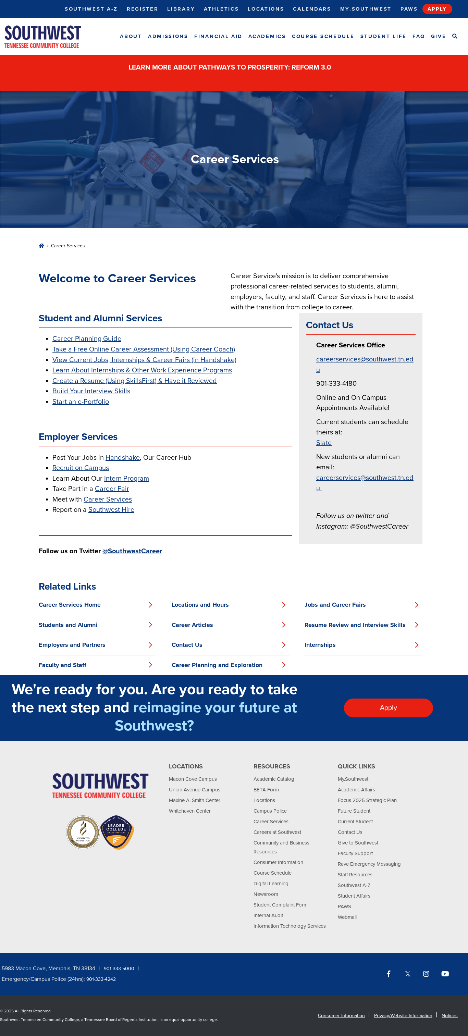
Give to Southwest (358, 843)
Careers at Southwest (277, 832)
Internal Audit (268, 915)
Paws (409, 9)
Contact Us (187, 645)
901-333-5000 (119, 969)
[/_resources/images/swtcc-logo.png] (48, 36)
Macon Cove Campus (193, 779)
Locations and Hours (200, 604)
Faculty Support (355, 853)
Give (438, 36)
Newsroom (266, 894)
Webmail (347, 917)
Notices (450, 1016)
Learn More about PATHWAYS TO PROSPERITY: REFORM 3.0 (230, 67)
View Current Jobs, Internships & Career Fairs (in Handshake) (144, 360)
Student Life (383, 36)
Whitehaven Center (190, 811)
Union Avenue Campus (194, 790)
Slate (324, 443)
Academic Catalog (274, 779)
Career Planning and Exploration (217, 665)
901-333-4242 (101, 979)
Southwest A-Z (91, 9)
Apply (437, 9)
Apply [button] (388, 708)
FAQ (418, 36)
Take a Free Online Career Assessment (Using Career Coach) (143, 349)
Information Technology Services (290, 926)
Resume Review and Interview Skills (355, 625)
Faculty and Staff (62, 665)
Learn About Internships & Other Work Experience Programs (142, 370)
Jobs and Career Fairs (335, 604)
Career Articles (192, 625)
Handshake (123, 458)
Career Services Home (70, 604)
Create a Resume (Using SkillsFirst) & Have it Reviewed (134, 381)
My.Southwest (366, 9)
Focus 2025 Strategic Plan (367, 800)
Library (181, 9)
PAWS (344, 906)
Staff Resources (355, 875)
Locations (266, 9)
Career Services (271, 821)
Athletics (221, 9)
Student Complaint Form (281, 905)
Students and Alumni (68, 625)
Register (143, 9)
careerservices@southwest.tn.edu (365, 364)
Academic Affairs (356, 790)
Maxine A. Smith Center (194, 800)
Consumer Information (278, 862)
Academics (267, 36)
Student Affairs (354, 896)
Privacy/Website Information (403, 1016)
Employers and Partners (72, 645)
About (131, 36)
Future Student (354, 811)
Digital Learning (271, 883)
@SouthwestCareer (132, 551)
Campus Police (270, 811)
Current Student (355, 821)
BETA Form (266, 790)
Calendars (312, 9)
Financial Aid (218, 36)
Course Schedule (323, 36)
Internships (320, 645)
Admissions (168, 36)
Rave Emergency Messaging (369, 864)
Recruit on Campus (80, 468)
